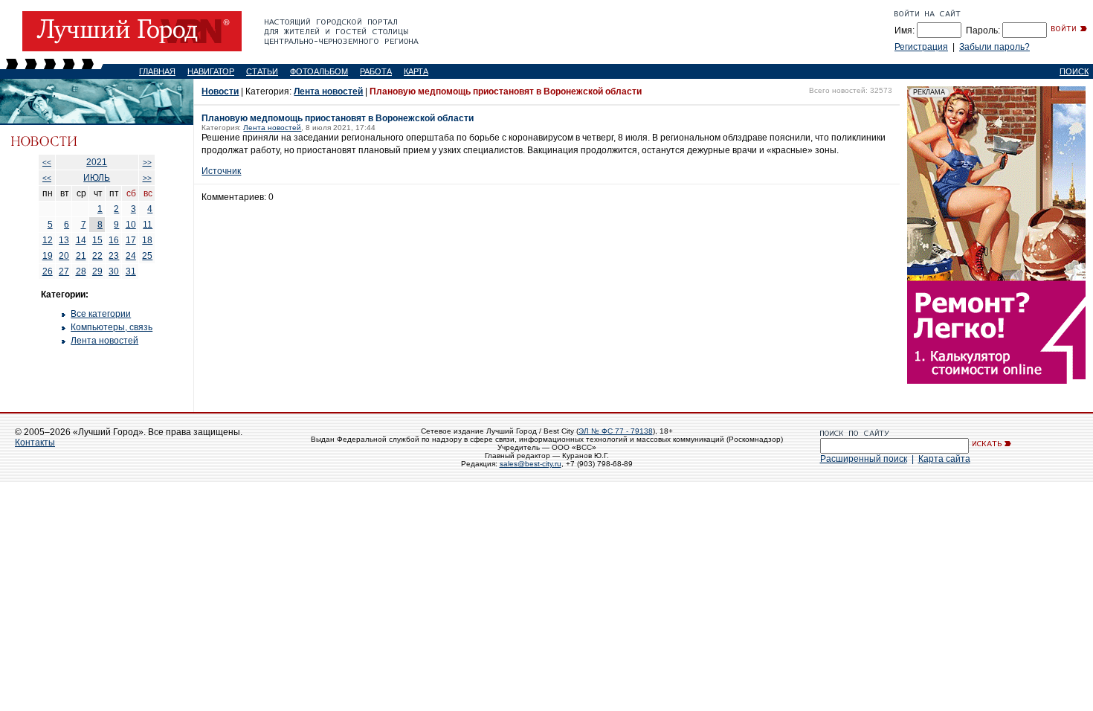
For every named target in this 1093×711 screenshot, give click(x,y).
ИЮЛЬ (96, 178)
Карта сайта (944, 459)
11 (147, 224)
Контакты (35, 442)
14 (81, 240)
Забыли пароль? (994, 47)
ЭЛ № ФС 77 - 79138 (615, 431)
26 (47, 271)
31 (131, 271)
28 (81, 271)
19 (47, 256)
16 (114, 240)
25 (147, 256)
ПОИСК (1074, 71)
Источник (221, 171)
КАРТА (416, 71)
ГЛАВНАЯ (157, 71)
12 (47, 240)
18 (147, 240)
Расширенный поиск (863, 459)
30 (114, 271)
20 (64, 256)
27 (64, 271)
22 (97, 256)
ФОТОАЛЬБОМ (319, 71)
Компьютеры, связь (111, 327)
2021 (96, 162)
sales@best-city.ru (530, 464)
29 (97, 271)
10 (131, 224)
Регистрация (921, 47)
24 (131, 256)
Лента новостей (104, 340)
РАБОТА (376, 71)
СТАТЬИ (262, 71)
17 (131, 240)
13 (64, 240)
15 (97, 240)
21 (81, 256)
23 (114, 256)
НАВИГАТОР (210, 71)
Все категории (101, 314)
